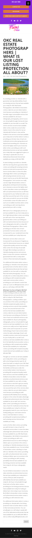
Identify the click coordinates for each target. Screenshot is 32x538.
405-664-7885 (16, 2)
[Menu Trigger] (28, 3)
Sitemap (16, 535)
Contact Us (16, 6)
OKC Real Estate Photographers (18, 76)
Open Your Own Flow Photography (16, 16)
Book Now (16, 11)
